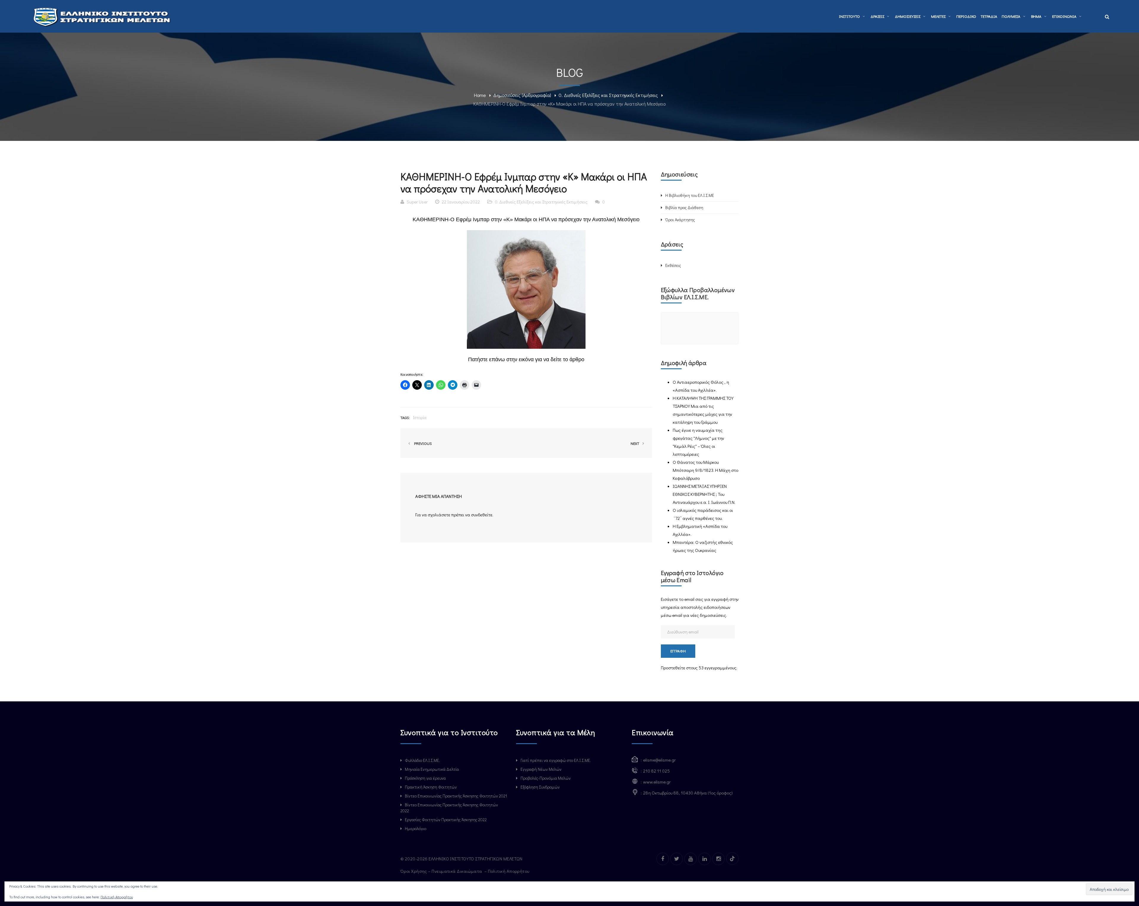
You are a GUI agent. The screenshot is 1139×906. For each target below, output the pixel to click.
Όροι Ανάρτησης (680, 219)
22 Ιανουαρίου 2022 (461, 202)
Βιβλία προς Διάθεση (684, 207)
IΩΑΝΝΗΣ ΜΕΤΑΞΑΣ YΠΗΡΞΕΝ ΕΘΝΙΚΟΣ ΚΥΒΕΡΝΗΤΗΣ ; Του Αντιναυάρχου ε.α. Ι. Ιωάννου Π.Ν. (704, 494)
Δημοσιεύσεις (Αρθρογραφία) (522, 95)
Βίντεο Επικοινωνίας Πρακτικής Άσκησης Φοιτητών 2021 (456, 796)
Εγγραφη (678, 650)
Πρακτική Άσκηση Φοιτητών (431, 787)
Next (635, 443)
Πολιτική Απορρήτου (509, 871)
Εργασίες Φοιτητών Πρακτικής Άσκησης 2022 (446, 819)
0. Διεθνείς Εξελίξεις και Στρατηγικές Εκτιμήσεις (608, 95)
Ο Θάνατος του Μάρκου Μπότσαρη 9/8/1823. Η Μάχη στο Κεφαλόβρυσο (705, 470)
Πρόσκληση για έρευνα (425, 778)
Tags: (405, 417)
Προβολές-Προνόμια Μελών (546, 778)
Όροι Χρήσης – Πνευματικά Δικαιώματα (441, 871)
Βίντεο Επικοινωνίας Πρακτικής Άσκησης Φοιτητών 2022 (449, 807)
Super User (417, 202)
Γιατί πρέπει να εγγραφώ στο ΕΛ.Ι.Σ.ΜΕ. (556, 760)
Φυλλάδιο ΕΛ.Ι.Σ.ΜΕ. (422, 760)
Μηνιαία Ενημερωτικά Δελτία (432, 769)
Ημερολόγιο (415, 828)
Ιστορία (420, 417)
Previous (422, 443)
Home (480, 95)
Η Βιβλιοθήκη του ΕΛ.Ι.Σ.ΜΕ (689, 195)
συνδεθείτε (481, 515)
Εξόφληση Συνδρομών (540, 787)
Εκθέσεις (673, 265)
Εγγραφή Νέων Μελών (541, 769)
